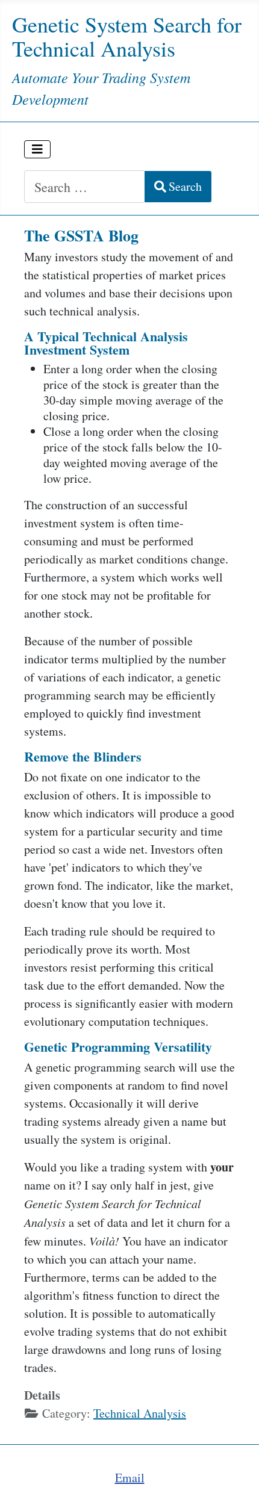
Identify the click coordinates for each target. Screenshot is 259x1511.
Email (130, 1477)
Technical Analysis (139, 1413)
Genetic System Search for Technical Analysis (127, 36)
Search (185, 186)
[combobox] (84, 186)
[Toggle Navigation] (37, 149)
